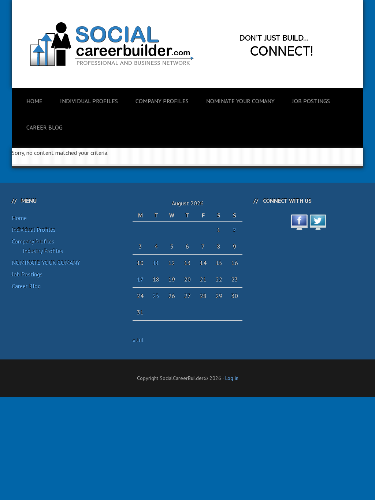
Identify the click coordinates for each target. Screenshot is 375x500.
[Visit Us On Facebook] (299, 226)
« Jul (138, 340)
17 (140, 279)
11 (156, 262)
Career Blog (26, 286)
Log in (231, 378)
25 (156, 295)
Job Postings (27, 274)
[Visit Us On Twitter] (317, 226)
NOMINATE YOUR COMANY (46, 262)
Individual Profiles (34, 229)
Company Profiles (33, 241)
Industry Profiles (43, 250)
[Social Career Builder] (187, 121)
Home (19, 217)
